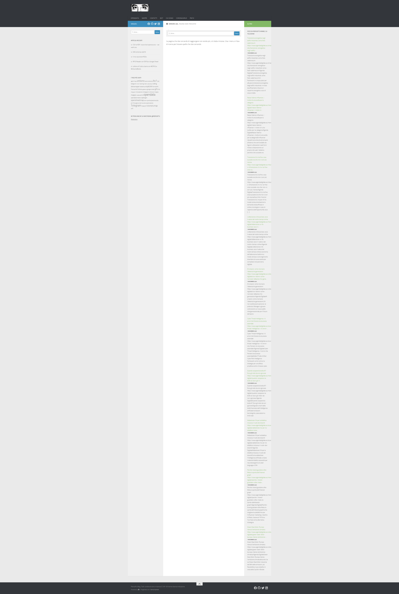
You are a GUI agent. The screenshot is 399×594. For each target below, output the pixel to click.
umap (155, 106)
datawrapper (135, 86)
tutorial (150, 106)
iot (150, 92)
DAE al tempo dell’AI (139, 52)
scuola (143, 103)
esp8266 (148, 86)
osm (145, 100)
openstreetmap (137, 100)
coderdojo (149, 84)
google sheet (151, 89)
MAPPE (144, 18)
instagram (146, 92)
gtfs (156, 89)
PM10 (192, 18)
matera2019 (139, 95)
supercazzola (149, 103)
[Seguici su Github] (152, 24)
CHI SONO (169, 18)
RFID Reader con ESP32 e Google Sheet (145, 62)
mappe (133, 95)
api (136, 81)
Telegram (136, 105)
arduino (141, 80)
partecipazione (151, 100)
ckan (145, 84)
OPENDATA (135, 18)
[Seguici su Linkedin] (159, 24)
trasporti (144, 106)
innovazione (139, 92)
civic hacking (140, 84)
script (140, 103)
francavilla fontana (136, 89)
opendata (149, 94)
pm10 (132, 103)
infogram (133, 92)
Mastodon (134, 119)
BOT (161, 18)
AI (134, 81)
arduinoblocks (149, 81)
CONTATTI (153, 18)
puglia (136, 103)
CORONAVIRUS (181, 18)
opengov (144, 98)
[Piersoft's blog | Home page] (140, 7)
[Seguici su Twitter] (155, 24)
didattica (142, 86)
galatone (144, 89)
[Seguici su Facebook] (149, 24)
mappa (156, 92)
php (157, 100)
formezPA (155, 86)
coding (154, 84)
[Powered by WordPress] (138, 589)
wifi (132, 108)
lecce (152, 92)
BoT (155, 80)
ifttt (159, 89)
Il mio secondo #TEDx (140, 57)
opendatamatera (136, 98)
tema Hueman (155, 589)
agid (132, 81)
